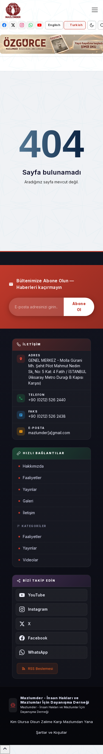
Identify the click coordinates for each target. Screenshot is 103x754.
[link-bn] (51, 44)
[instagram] (22, 25)
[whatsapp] (30, 25)
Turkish (76, 25)
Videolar (30, 559)
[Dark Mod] (91, 25)
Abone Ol (79, 306)
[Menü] (95, 10)
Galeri (28, 501)
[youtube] (39, 25)
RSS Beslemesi (40, 668)
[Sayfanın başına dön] (5, 749)
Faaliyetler (32, 477)
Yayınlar (30, 489)
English (54, 25)
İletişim (29, 512)
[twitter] (13, 25)
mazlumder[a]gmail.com (49, 433)
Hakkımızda (33, 466)
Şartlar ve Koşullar (51, 732)
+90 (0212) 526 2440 (47, 400)
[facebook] (4, 25)
